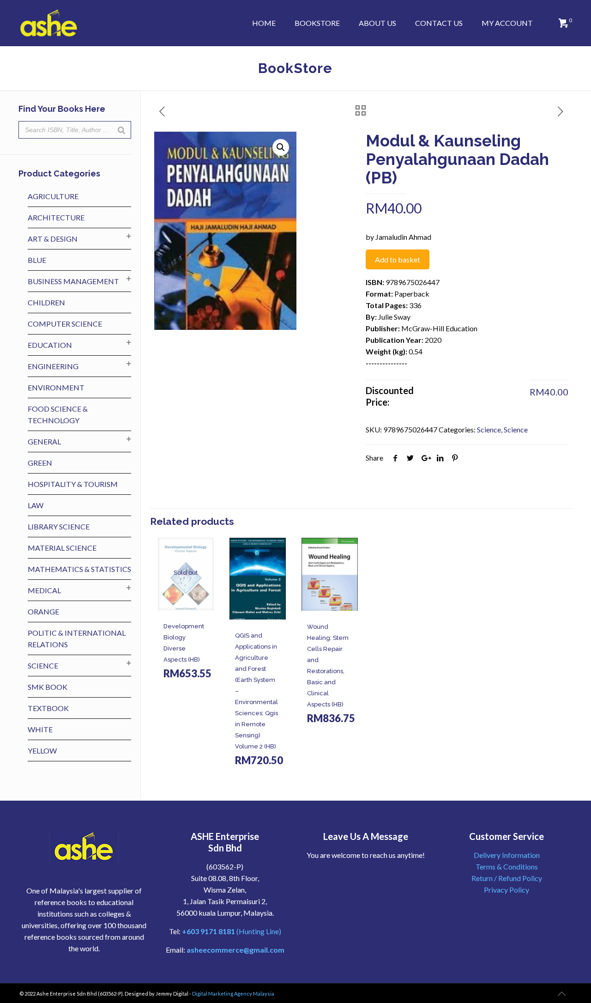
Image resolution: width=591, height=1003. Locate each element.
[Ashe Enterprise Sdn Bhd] (49, 23)
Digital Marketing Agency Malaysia (233, 994)
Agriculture (53, 196)
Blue (37, 259)
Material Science (62, 547)
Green (40, 462)
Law (35, 505)
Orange (43, 611)
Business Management (73, 281)
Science (489, 429)
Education (50, 344)
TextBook (48, 708)
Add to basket (397, 259)
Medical (44, 590)
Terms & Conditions (507, 866)
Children (46, 302)
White (40, 729)
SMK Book (47, 686)
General (44, 441)
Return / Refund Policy (506, 878)
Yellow (42, 750)
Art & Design (53, 238)
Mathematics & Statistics (79, 569)
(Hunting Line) (231, 931)
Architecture (56, 217)
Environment (56, 387)
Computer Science (65, 323)
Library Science (59, 526)
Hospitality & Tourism (73, 484)
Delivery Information (507, 855)
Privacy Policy (506, 889)
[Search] (121, 130)
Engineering (53, 366)
